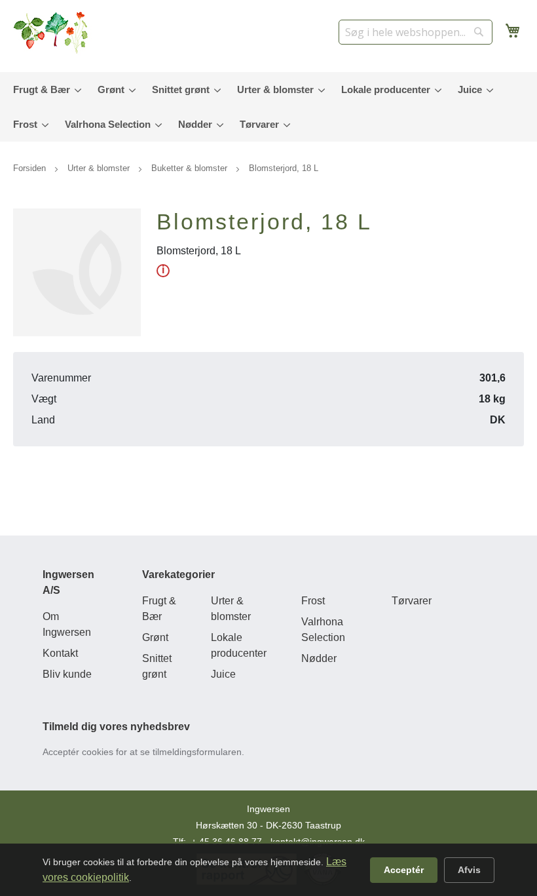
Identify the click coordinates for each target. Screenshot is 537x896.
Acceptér (404, 870)
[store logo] (52, 33)
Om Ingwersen (67, 624)
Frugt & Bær (159, 608)
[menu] (268, 107)
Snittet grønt (157, 666)
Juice (223, 674)
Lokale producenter (239, 645)
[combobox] (415, 32)
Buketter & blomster (190, 168)
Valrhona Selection (323, 629)
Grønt (155, 637)
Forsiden (30, 168)
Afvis (469, 870)
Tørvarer (412, 600)
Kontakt (60, 653)
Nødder (319, 658)
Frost (313, 600)
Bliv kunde (67, 674)
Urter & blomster (99, 168)
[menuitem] (44, 89)
